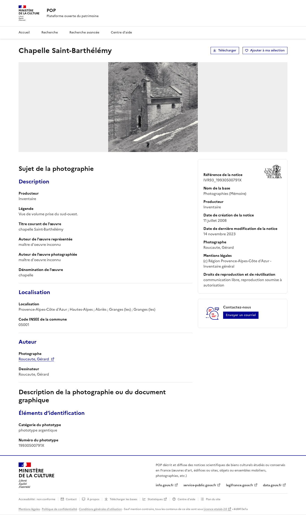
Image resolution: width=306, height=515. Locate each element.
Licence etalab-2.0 (215, 509)
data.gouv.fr (272, 485)
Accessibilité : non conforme (37, 499)
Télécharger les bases (123, 499)
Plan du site (213, 499)
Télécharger (227, 50)
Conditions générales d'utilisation (100, 509)
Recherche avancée (84, 32)
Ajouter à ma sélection (267, 50)
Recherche (49, 32)
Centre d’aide (186, 499)
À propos (93, 499)
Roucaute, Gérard (34, 359)
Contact (71, 499)
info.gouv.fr (165, 485)
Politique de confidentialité (59, 509)
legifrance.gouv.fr (239, 485)
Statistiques (155, 499)
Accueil (24, 32)
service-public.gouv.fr (199, 485)
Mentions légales (29, 509)
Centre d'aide (121, 32)
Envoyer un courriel (241, 315)
